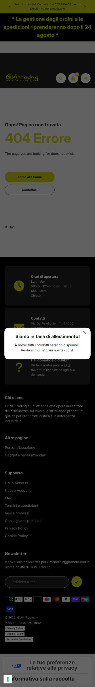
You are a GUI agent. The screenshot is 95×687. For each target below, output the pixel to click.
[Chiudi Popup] (85, 332)
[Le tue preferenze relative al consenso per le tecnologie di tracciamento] (8, 679)
